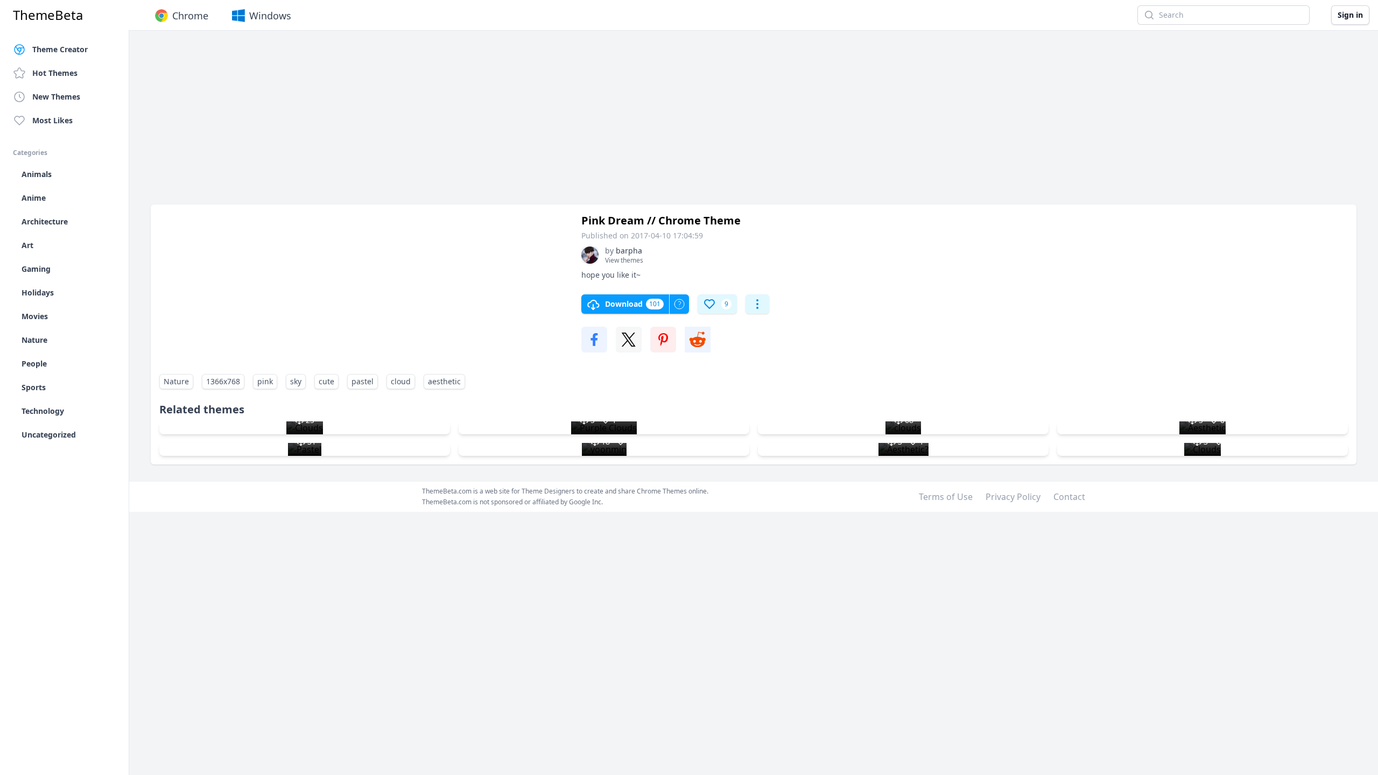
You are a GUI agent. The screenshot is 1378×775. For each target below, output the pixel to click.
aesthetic (444, 381)
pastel (362, 381)
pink (265, 381)
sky (295, 381)
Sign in (1350, 15)
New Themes (56, 96)
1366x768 (223, 381)
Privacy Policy (1013, 497)
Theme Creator (60, 49)
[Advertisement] (474, 122)
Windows (270, 15)
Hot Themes (55, 73)
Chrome (190, 15)
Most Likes (52, 120)
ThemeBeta (48, 15)
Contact (1069, 497)
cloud (401, 381)
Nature (176, 381)
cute (326, 381)
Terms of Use (946, 497)
